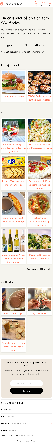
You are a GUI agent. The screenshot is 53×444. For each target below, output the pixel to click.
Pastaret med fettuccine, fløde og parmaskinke (39, 221)
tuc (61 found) (43, 269)
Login (43, 5)
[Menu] (51, 3)
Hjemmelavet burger (13, 96)
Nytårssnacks (39, 313)
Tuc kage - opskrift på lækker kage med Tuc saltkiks (39, 185)
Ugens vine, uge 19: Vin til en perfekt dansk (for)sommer (13, 258)
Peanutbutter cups (13, 313)
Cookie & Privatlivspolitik (24, 435)
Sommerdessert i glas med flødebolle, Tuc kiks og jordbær (13, 148)
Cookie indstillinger (8, 435)
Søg (36, 5)
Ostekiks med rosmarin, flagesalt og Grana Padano (13, 346)
